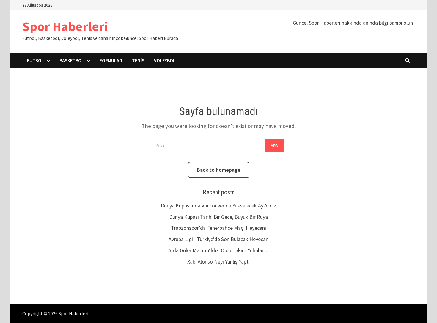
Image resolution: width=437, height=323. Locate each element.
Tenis (138, 60)
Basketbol (71, 60)
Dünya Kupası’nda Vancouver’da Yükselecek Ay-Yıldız (218, 205)
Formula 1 (111, 60)
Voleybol (164, 60)
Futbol (35, 60)
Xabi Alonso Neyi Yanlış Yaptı (218, 261)
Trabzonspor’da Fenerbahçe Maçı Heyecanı (218, 227)
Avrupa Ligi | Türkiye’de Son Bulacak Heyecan (218, 239)
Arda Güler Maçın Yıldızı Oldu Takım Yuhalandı (218, 250)
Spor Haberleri (65, 26)
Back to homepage (218, 169)
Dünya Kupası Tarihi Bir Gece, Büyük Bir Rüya (218, 216)
